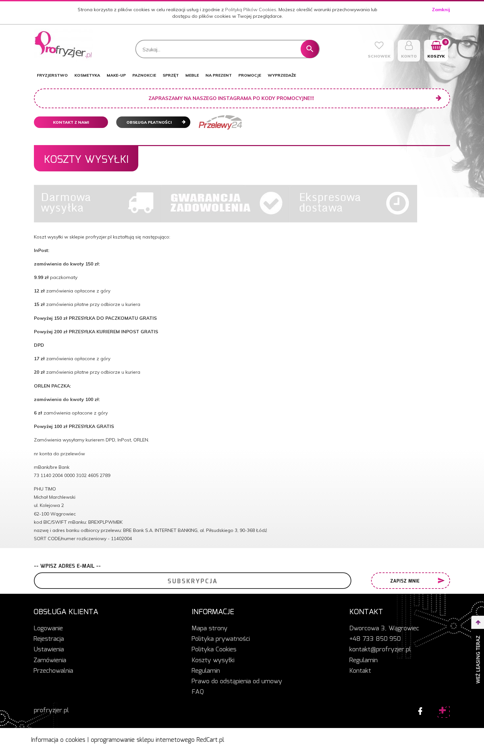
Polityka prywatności (221, 639)
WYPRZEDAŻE (282, 75)
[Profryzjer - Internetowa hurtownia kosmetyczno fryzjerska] (63, 45)
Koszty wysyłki (213, 660)
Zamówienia (50, 660)
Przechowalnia (53, 671)
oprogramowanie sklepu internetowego (143, 740)
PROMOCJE (249, 75)
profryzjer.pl (51, 710)
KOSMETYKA (87, 75)
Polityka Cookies (214, 650)
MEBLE (192, 75)
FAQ (198, 692)
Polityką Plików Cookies (250, 10)
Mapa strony (210, 629)
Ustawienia (49, 650)
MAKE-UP (116, 75)
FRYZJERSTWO (52, 75)
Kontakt (360, 671)
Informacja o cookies (58, 740)
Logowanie (48, 629)
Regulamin (206, 671)
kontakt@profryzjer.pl (380, 650)
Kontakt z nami (71, 122)
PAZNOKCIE (144, 75)
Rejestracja (49, 639)
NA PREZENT (218, 75)
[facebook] (418, 710)
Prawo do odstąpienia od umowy (237, 682)
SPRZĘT (171, 75)
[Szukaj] (310, 49)
